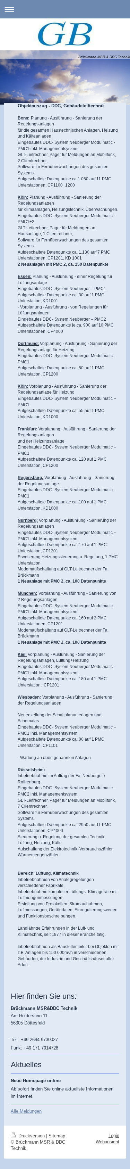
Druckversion (31, 1135)
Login (114, 1135)
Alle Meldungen (26, 1111)
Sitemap (57, 1135)
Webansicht (107, 1141)
